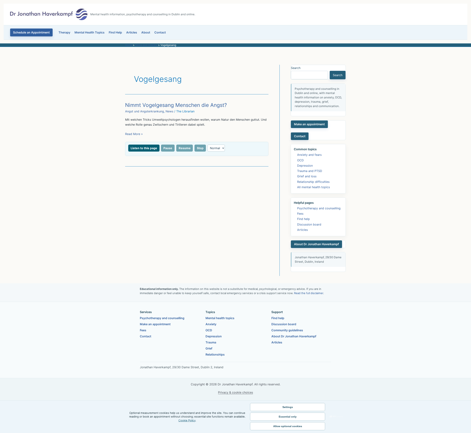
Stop (200, 148)
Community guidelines (287, 330)
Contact (160, 32)
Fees (300, 213)
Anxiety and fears (309, 155)
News (169, 111)
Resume (185, 148)
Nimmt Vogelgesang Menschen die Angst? (176, 105)
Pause (167, 148)
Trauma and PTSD (309, 171)
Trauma (211, 342)
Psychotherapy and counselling (319, 208)
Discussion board (309, 224)
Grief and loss (306, 176)
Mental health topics (220, 318)
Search (295, 68)
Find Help (115, 32)
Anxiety (211, 324)
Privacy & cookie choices (235, 392)
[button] (31, 32)
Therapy (64, 32)
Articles (131, 32)
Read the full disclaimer (308, 293)
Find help (303, 219)
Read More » (134, 134)
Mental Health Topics (90, 32)
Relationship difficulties (313, 182)
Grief (209, 348)
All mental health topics (313, 187)
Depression (305, 165)
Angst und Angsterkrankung (144, 111)
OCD (300, 160)
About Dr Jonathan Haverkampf (316, 244)
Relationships (215, 354)
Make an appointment (309, 124)
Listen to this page (144, 148)
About (145, 32)
